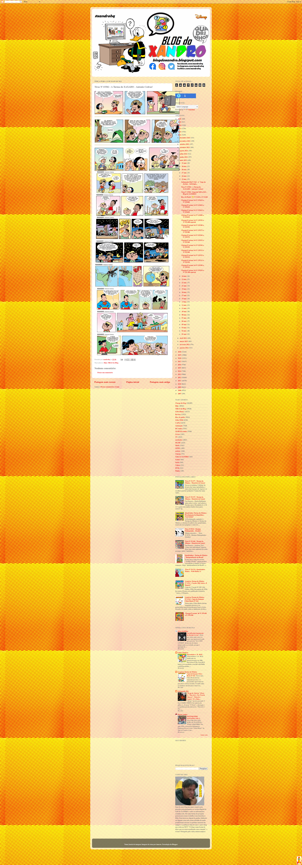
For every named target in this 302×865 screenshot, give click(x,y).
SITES (177, 448)
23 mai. (184, 279)
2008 (180, 390)
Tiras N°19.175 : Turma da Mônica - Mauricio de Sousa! (195, 498)
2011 (180, 381)
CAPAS (178, 423)
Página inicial (132, 382)
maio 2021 (183, 160)
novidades (178, 440)
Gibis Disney (179, 411)
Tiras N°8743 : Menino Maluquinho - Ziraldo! (193, 530)
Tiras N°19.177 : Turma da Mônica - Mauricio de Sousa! (195, 482)
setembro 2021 (185, 147)
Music (177, 445)
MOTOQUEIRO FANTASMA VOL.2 (193, 717)
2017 (180, 361)
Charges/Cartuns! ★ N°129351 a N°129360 (192, 241)
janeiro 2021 (184, 348)
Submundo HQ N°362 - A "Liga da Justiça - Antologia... (193, 183)
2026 (180, 119)
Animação (178, 426)
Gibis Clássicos (183, 652)
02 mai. (184, 331)
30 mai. (184, 166)
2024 (180, 125)
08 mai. (184, 315)
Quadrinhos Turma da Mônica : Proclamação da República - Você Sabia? (196, 515)
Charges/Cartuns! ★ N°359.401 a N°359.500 (196, 614)
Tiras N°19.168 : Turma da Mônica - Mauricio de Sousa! (195, 542)
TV (176, 437)
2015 (180, 368)
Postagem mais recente (104, 382)
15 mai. (184, 298)
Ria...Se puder (180, 417)
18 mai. (184, 292)
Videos (177, 465)
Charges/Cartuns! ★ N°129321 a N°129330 (192, 256)
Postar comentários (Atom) (110, 387)
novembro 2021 (185, 141)
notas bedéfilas (183, 631)
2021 (180, 135)
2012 (180, 377)
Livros (177, 434)
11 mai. (184, 308)
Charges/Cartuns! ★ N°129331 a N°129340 (192, 251)
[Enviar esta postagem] (121, 359)
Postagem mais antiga (160, 382)
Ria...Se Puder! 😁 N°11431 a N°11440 (194, 197)
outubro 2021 (185, 144)
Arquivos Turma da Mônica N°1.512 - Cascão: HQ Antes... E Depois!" (196, 583)
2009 (180, 387)
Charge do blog (180, 403)
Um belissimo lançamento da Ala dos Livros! (195, 634)
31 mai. (184, 163)
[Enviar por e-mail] (125, 360)
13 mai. (184, 302)
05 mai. (184, 324)
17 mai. (184, 295)
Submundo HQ (183, 691)
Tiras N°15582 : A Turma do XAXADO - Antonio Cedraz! (192, 188)
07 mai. (184, 318)
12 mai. (184, 305)
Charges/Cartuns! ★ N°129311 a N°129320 (192, 261)
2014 (180, 371)
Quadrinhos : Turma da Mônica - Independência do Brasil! (196, 556)
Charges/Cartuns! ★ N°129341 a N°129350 (192, 246)
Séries (177, 462)
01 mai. (184, 334)
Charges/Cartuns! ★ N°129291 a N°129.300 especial (192, 271)
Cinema (178, 454)
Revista (177, 414)
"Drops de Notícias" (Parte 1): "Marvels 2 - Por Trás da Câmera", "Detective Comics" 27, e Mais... (196, 696)
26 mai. (184, 176)
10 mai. (184, 311)
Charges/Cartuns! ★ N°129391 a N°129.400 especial (192, 221)
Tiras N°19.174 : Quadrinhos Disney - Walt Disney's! (195, 570)
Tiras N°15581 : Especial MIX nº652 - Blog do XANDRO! (194, 193)
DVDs (177, 468)
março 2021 (184, 341)
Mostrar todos (204, 735)
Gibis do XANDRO (182, 457)
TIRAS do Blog (113, 363)
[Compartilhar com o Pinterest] (134, 360)
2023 (180, 128)
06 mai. (184, 321)
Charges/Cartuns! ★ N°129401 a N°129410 (192, 216)
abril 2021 (183, 338)
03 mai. (184, 327)
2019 (180, 355)
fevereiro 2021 (185, 344)
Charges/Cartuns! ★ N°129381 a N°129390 (192, 226)
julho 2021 (184, 154)
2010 (180, 384)
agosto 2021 (184, 150)
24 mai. (184, 276)
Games (177, 459)
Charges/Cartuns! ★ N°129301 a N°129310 (192, 266)
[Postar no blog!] (128, 360)
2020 (180, 352)
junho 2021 (184, 157)
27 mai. (184, 173)
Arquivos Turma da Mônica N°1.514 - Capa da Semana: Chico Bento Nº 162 (194, 599)
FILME (177, 443)
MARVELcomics (181, 431)
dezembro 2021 (185, 138)
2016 (180, 364)
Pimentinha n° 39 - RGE (195, 654)
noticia (177, 451)
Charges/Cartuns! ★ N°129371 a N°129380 (192, 231)
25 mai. (184, 179)
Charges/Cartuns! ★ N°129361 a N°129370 (192, 236)
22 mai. (184, 282)
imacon (158, 844)
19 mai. (184, 289)
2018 (180, 358)
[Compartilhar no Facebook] (132, 360)
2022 (180, 132)
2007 (180, 393)
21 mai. (184, 286)
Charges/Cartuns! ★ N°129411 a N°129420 (192, 211)
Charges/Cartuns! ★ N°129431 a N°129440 (192, 201)
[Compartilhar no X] (130, 360)
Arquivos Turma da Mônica (187, 672)
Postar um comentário (105, 372)
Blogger (174, 844)
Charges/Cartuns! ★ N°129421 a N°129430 (192, 206)
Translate (191, 109)
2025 (180, 122)
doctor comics (182, 714)
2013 (180, 374)
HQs (105, 363)
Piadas (177, 471)
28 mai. (184, 169)
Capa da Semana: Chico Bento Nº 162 (194, 675)
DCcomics (178, 428)
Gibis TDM (179, 420)
